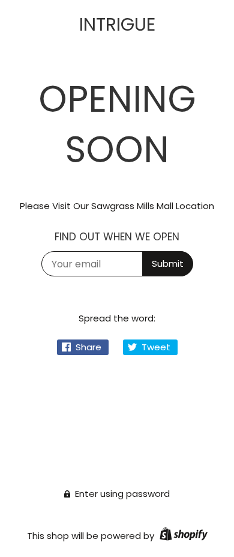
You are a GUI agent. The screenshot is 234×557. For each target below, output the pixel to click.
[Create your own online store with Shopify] (182, 535)
